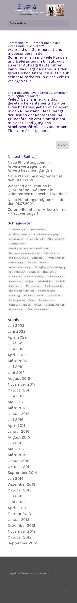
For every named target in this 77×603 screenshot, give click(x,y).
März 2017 (17, 408)
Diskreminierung (18, 257)
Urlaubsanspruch (55, 304)
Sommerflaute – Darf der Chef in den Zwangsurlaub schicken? (34, 44)
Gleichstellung (17, 272)
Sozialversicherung (19, 304)
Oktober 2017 (19, 390)
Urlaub (38, 304)
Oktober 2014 (19, 466)
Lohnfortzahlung (34, 276)
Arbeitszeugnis (17, 243)
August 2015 (19, 437)
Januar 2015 (18, 461)
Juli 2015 (15, 443)
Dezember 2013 (21, 484)
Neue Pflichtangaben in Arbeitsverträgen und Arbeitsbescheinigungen (30, 166)
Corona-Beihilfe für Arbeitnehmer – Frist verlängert (38, 211)
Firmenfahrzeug (55, 257)
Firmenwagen (16, 262)
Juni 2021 (16, 349)
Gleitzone (34, 272)
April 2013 (17, 508)
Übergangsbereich (38, 309)
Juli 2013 (15, 496)
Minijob (60, 281)
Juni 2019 (16, 372)
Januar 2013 (18, 519)
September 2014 (22, 472)
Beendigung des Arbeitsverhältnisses (29, 248)
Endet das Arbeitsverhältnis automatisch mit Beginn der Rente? (37, 94)
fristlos (32, 262)
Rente (32, 300)
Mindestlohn (45, 281)
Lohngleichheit (56, 276)
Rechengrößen (17, 300)
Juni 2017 (16, 396)
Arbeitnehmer (38, 229)
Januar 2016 (18, 431)
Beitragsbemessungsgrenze (24, 253)
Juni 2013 (16, 502)
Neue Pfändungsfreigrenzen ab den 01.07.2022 (35, 178)
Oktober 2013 (20, 490)
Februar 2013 (19, 513)
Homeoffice (49, 272)
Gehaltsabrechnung (20, 267)
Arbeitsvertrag (56, 239)
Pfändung (14, 295)
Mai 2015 (16, 449)
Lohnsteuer (15, 281)
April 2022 (17, 337)
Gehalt (43, 262)
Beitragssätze (51, 253)
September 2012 (22, 543)
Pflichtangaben (46, 290)
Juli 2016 (15, 419)
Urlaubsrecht (16, 309)
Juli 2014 (15, 478)
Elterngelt (37, 257)
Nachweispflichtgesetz (21, 290)
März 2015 (17, 455)
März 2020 (17, 361)
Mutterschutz (33, 286)
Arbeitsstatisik (35, 239)
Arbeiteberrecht (17, 229)
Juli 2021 (15, 343)
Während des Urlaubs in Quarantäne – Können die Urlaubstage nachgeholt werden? (38, 190)
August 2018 (19, 378)
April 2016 (17, 425)
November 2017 (21, 384)
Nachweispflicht (54, 286)
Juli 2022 (16, 325)
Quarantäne (53, 295)
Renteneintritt (47, 300)
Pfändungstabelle (33, 295)
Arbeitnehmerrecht (19, 234)
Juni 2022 (17, 331)
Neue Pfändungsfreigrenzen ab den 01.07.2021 (35, 201)
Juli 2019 (15, 366)
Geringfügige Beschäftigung (50, 267)
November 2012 (22, 531)
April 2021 (17, 355)
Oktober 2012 (20, 537)
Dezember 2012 (21, 525)
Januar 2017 (18, 413)
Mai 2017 (15, 402)
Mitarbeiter (15, 286)
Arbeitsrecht (16, 239)
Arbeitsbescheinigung (46, 234)
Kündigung (15, 276)
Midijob (30, 281)
